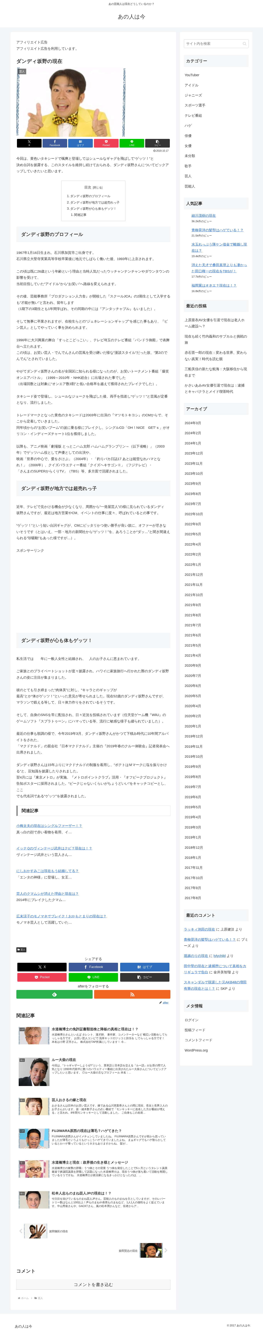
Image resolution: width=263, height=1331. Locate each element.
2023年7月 (193, 504)
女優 (188, 146)
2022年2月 (193, 554)
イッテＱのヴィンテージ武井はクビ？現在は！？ (54, 848)
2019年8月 (193, 777)
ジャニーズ (193, 95)
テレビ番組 (193, 115)
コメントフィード (198, 1040)
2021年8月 (193, 615)
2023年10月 (194, 473)
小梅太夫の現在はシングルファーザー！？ (49, 826)
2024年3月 (193, 423)
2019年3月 (193, 827)
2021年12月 (194, 575)
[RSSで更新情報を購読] (132, 994)
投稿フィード (195, 1030)
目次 (87, 187)
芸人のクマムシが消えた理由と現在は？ (47, 894)
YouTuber (192, 75)
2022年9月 (193, 524)
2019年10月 (194, 756)
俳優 (188, 136)
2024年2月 (193, 433)
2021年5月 (193, 645)
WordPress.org (196, 1050)
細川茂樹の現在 (204, 216)
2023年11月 (194, 463)
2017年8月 (193, 898)
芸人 (23, 949)
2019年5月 (193, 807)
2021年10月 (194, 595)
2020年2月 (193, 716)
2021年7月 (193, 625)
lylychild (220, 956)
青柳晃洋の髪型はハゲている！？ (218, 230)
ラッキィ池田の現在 (199, 929)
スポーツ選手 (195, 105)
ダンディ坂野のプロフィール (90, 196)
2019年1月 (193, 837)
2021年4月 (193, 655)
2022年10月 (194, 514)
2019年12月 (194, 736)
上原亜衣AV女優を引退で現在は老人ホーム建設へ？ (215, 323)
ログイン (192, 1020)
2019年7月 (193, 787)
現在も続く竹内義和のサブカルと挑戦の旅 (216, 339)
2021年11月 (194, 585)
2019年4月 (193, 817)
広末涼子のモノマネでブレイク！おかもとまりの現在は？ (61, 916)
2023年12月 (194, 453)
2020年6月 (193, 686)
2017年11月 (194, 868)
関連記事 (80, 214)
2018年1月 (193, 858)
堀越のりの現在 (196, 956)
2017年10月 (194, 878)
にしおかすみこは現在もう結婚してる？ (47, 871)
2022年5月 (193, 534)
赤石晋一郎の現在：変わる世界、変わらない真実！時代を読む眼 (216, 356)
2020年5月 (193, 696)
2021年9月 (193, 605)
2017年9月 (193, 888)
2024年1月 (193, 443)
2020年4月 (193, 706)
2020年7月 (193, 676)
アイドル (192, 85)
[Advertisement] (93, 593)
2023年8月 (193, 494)
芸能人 (190, 186)
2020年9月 (193, 665)
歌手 (188, 166)
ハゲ (188, 126)
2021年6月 (193, 635)
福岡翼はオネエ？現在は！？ (214, 285)
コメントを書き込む (93, 1284)
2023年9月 (193, 484)
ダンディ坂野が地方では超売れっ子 (95, 202)
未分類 (190, 156)
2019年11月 (194, 746)
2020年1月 (193, 726)
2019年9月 (193, 767)
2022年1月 (193, 565)
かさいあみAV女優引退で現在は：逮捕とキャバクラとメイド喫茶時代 (215, 388)
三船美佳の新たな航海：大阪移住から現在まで (216, 372)
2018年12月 (194, 848)
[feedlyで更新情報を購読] (54, 994)
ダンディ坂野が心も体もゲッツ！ (93, 208)
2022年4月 (193, 544)
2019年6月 (193, 797)
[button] (157, 143)
